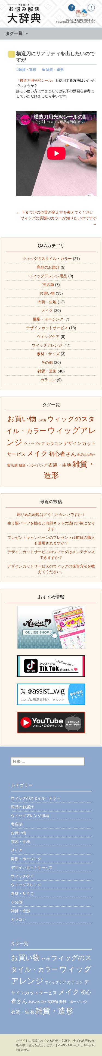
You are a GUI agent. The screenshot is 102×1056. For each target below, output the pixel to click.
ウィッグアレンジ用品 (48, 276)
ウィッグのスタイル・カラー (47, 258)
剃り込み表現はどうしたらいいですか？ (51, 514)
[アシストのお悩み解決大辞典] (51, 13)
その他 (47, 362)
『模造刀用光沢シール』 (35, 80)
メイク (47, 310)
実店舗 (48, 284)
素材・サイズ (48, 354)
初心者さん (62, 454)
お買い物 (47, 293)
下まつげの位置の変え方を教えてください (55, 212)
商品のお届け (48, 267)
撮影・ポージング (48, 319)
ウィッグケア (48, 336)
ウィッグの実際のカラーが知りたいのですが (58, 221)
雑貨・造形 (27, 70)
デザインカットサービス (47, 328)
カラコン (48, 380)
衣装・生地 (47, 302)
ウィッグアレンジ (47, 345)
